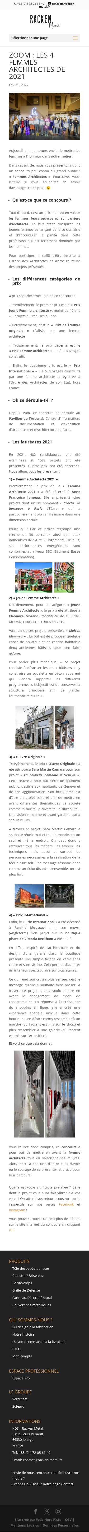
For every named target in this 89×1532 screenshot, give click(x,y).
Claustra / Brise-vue (28, 1275)
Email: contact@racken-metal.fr (37, 1460)
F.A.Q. (17, 1349)
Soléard (18, 1406)
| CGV (67, 1519)
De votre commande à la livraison (39, 1341)
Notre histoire (23, 1334)
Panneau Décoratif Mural (32, 1297)
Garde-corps (22, 1283)
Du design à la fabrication (32, 1327)
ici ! (11, 1230)
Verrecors (20, 1399)
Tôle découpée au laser (30, 1268)
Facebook (66, 1204)
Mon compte (22, 1356)
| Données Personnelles (59, 1525)
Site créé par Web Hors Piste (38, 1519)
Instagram (17, 1210)
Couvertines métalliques (31, 1305)
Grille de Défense (26, 1290)
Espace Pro (21, 1378)
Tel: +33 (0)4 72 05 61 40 (31, 1452)
